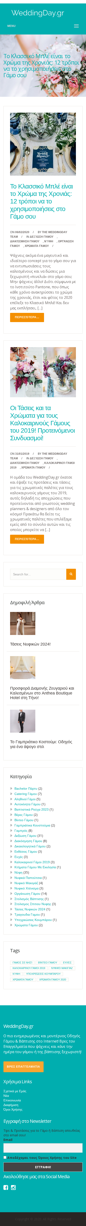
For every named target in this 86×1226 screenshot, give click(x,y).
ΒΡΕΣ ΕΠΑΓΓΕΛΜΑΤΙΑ (23, 1066)
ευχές (67, 962)
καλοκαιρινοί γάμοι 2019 (29, 968)
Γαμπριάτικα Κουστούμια (32, 825)
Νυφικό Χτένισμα (26, 888)
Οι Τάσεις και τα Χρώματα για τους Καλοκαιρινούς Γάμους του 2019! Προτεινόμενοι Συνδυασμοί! (42, 423)
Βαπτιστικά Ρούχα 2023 (31, 809)
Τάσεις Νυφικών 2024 (29, 909)
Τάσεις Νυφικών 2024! (30, 644)
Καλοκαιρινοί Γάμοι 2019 (32, 862)
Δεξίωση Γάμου (41, 236)
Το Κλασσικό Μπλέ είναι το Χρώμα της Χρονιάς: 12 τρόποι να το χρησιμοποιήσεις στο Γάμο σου (41, 201)
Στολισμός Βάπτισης (29, 899)
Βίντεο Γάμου (23, 820)
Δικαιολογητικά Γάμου (30, 846)
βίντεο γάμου (47, 962)
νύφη (16, 973)
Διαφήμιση (10, 1105)
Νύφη (48, 241)
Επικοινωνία (12, 1100)
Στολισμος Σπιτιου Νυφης (32, 904)
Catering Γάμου (25, 794)
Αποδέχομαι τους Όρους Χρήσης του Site (41, 1157)
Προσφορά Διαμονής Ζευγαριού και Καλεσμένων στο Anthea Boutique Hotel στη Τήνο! (42, 693)
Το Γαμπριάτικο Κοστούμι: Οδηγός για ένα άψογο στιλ (41, 744)
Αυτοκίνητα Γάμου (27, 804)
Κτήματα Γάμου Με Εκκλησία (35, 867)
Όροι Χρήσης (12, 1109)
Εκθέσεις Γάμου (25, 851)
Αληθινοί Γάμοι (25, 799)
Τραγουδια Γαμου (27, 914)
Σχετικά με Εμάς (14, 1091)
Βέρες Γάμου (23, 815)
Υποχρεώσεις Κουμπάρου (33, 920)
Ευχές (18, 857)
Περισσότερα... (27, 317)
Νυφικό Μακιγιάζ (26, 883)
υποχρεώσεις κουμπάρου (43, 973)
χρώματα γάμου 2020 (52, 979)
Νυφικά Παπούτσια (28, 878)
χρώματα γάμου (23, 979)
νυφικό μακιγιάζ (62, 968)
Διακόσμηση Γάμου (24, 241)
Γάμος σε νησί (22, 962)
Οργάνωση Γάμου (27, 893)
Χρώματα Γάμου (37, 246)
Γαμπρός (21, 830)
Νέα (6, 1095)
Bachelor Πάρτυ (25, 788)
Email (7, 1139)
